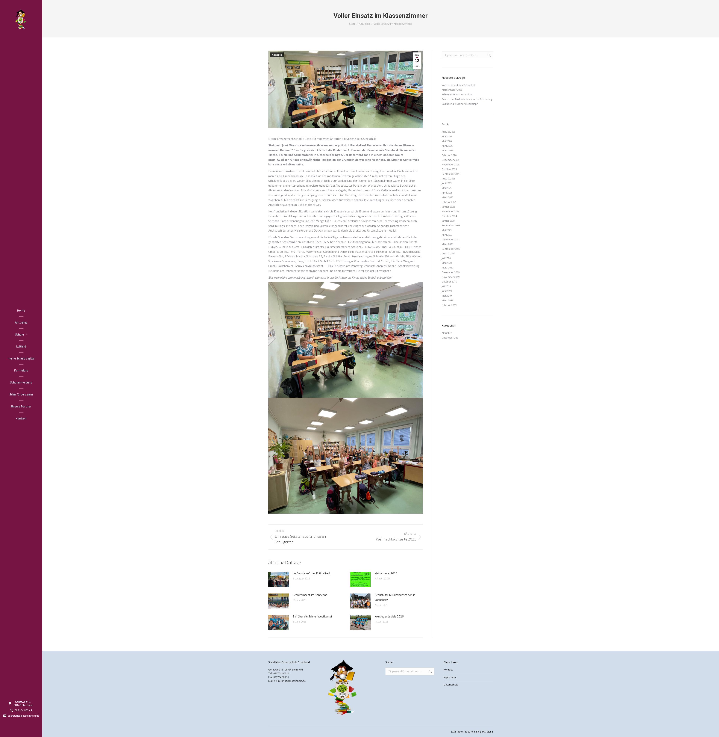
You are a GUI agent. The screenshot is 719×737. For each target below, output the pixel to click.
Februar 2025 (449, 202)
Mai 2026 (447, 141)
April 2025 (447, 192)
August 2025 (448, 178)
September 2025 (451, 174)
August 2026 (448, 131)
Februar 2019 (449, 305)
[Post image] (278, 579)
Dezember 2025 (450, 159)
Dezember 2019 (450, 272)
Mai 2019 (447, 295)
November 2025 (450, 164)
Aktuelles (277, 55)
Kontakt (448, 669)
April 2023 (447, 234)
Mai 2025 (447, 188)
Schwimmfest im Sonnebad (310, 595)
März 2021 (447, 244)
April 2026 (447, 145)
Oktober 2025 (449, 169)
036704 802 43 (23, 710)
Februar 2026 (449, 155)
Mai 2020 (447, 263)
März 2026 (447, 150)
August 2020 (448, 253)
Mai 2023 (447, 230)
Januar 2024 (448, 220)
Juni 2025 (447, 183)
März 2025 (447, 197)
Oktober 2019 (449, 281)
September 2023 (451, 225)
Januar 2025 (448, 206)
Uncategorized (450, 337)
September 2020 (451, 248)
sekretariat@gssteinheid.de (23, 715)
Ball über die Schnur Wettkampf (312, 616)
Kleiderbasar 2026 (385, 573)
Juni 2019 (447, 291)
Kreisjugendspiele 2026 (389, 616)
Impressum (450, 677)
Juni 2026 (447, 136)
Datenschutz (451, 684)
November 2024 (450, 211)
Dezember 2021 (450, 239)
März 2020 (447, 267)
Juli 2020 (446, 258)
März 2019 (447, 300)
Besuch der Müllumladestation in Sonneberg (394, 597)
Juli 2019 (446, 286)
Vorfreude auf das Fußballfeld (311, 573)
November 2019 (450, 277)
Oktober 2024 (449, 216)
